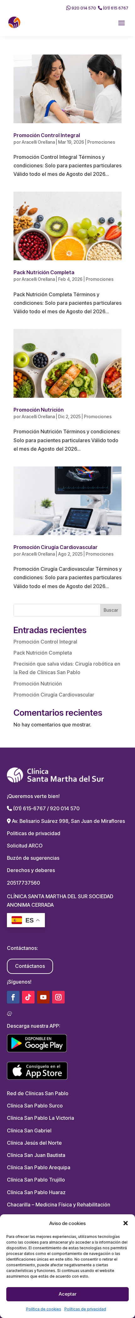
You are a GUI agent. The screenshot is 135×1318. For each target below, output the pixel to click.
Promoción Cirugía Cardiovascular (56, 547)
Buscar (111, 610)
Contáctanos (30, 966)
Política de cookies (43, 1309)
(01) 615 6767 (115, 7)
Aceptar (67, 1294)
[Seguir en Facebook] (13, 997)
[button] (125, 1223)
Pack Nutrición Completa (44, 272)
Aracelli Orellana (38, 142)
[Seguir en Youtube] (43, 997)
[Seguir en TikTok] (28, 997)
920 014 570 (83, 7)
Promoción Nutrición (39, 410)
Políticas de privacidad (85, 1309)
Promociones (101, 142)
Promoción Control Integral (47, 135)
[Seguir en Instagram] (58, 997)
